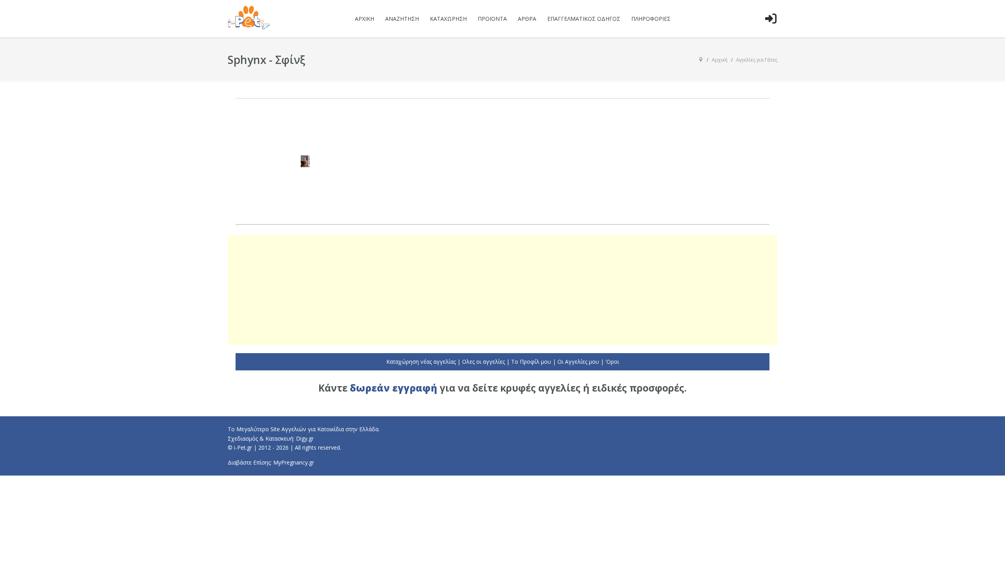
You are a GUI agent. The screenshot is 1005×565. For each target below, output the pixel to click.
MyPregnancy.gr (293, 462)
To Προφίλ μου (531, 361)
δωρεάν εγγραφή (393, 387)
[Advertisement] (502, 290)
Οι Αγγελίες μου (578, 361)
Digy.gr (305, 438)
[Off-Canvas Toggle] (771, 31)
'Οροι (612, 361)
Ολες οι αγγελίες (483, 361)
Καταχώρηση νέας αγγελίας (421, 361)
